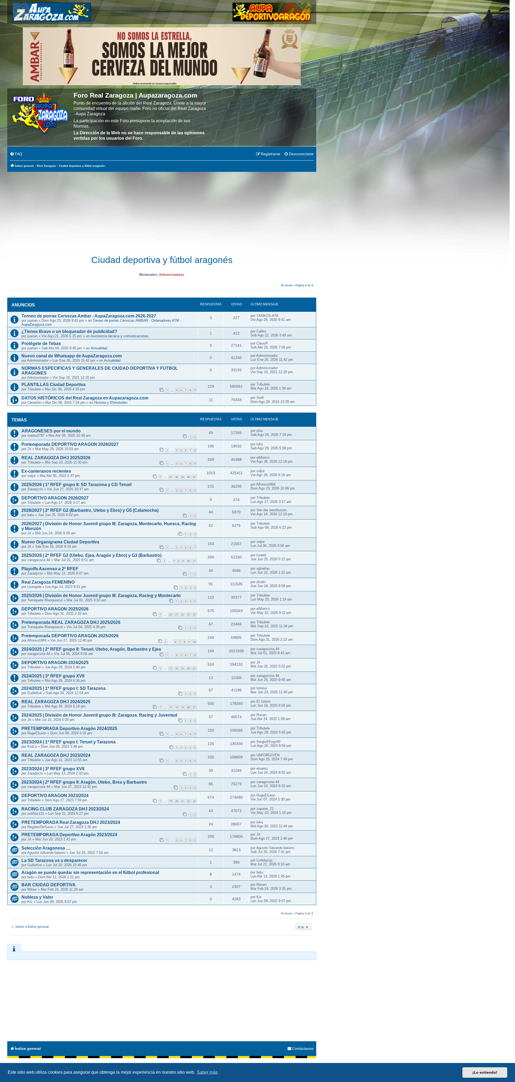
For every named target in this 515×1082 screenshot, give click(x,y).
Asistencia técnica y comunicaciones (120, 336)
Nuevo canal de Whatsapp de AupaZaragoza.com (71, 356)
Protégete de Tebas (41, 343)
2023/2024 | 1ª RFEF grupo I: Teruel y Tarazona (68, 742)
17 (170, 668)
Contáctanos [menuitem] (303, 1048)
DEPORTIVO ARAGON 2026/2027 (55, 498)
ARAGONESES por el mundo (51, 431)
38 (176, 477)
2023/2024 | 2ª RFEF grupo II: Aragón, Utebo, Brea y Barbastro (84, 782)
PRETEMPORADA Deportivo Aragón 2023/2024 (69, 834)
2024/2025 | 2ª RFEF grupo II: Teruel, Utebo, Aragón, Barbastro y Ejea (91, 649)
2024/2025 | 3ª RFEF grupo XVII (52, 676)
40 (188, 477)
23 (188, 614)
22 (182, 614)
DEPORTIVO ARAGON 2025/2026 (55, 609)
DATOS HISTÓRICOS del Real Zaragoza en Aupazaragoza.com (84, 398)
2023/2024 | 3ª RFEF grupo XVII (52, 768)
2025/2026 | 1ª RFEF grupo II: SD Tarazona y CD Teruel (76, 484)
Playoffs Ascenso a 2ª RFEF (49, 568)
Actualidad (99, 348)
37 (170, 477)
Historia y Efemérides (111, 403)
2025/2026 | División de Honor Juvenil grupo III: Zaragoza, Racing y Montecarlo (101, 595)
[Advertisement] (161, 210)
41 (194, 477)
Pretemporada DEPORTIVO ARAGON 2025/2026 (70, 635)
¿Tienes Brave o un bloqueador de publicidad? (69, 331)
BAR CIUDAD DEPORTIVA (48, 885)
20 (170, 614)
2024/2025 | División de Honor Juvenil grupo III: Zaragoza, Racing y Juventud (99, 715)
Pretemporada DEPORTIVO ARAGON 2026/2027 (70, 444)
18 (176, 668)
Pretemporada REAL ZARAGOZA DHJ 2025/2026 (70, 622)
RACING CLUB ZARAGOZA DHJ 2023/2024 (65, 809)
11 (194, 561)
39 (182, 477)
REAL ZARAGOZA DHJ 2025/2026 (55, 457)
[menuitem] (16, 154)
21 (176, 614)
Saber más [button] (207, 1072)
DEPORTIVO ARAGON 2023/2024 (55, 795)
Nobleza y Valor (37, 897)
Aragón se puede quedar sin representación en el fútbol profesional (90, 872)
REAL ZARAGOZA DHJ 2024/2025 (55, 701)
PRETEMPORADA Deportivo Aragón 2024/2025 (69, 728)
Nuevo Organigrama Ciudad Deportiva (60, 542)
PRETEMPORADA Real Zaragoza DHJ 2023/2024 (70, 822)
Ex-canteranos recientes (46, 471)
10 (188, 561)
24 (194, 614)
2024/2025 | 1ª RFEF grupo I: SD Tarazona (63, 688)
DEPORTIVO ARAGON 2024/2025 (55, 662)
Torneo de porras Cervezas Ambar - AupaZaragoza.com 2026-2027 (88, 316)
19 (182, 668)
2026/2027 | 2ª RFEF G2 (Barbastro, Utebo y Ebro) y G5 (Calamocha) (90, 510)
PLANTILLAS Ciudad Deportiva (53, 384)
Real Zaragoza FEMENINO (48, 582)
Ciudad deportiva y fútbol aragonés (162, 260)
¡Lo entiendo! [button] (484, 1072)
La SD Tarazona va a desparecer (54, 860)
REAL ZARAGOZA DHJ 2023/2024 (55, 755)
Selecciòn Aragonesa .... (45, 848)
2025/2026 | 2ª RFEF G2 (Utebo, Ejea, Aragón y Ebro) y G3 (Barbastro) (91, 555)
